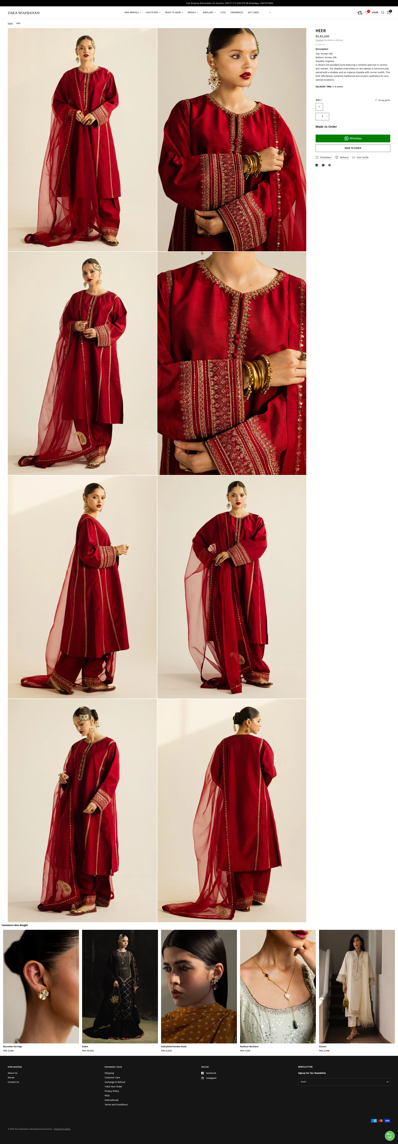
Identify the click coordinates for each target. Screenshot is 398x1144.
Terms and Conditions (116, 1104)
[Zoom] (150, 35)
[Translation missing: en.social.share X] (324, 165)
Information (15, 1067)
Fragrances (237, 12)
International (111, 1100)
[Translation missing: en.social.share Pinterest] (330, 165)
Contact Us (13, 1082)
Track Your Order (113, 1086)
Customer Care (113, 1067)
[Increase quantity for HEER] (326, 116)
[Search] (383, 12)
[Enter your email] (387, 1081)
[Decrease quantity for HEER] (318, 116)
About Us (12, 1073)
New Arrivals (132, 12)
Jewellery (208, 12)
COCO (223, 12)
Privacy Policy (112, 1091)
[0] (388, 12)
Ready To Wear (173, 12)
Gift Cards (253, 12)
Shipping (319, 40)
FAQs (107, 1095)
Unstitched (152, 12)
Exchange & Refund (115, 1082)
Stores (11, 1077)
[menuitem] (132, 12)
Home (10, 23)
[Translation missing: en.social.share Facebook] (317, 165)
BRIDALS (192, 12)
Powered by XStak (62, 1129)
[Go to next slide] (377, 992)
